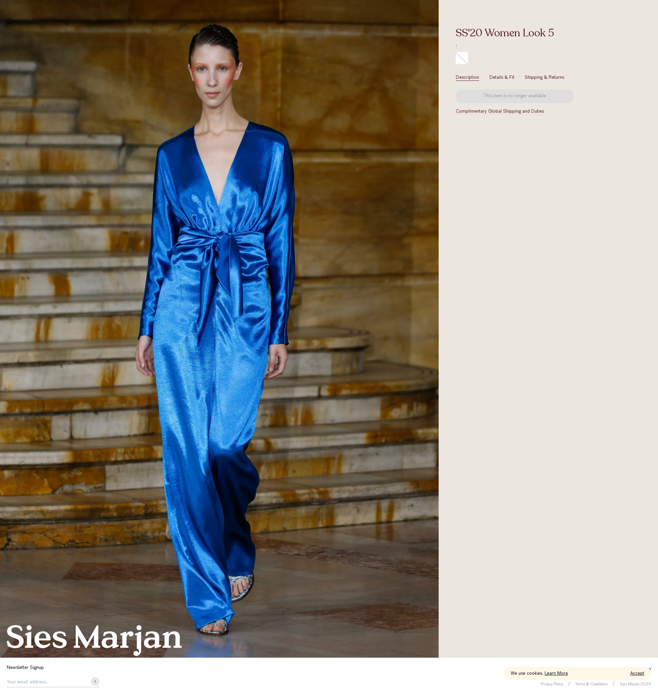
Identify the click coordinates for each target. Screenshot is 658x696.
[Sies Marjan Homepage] (94, 640)
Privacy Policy (552, 684)
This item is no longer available (515, 96)
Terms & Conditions (591, 684)
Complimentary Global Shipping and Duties (500, 111)
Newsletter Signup (25, 668)
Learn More (556, 673)
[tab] (467, 77)
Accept (637, 673)
